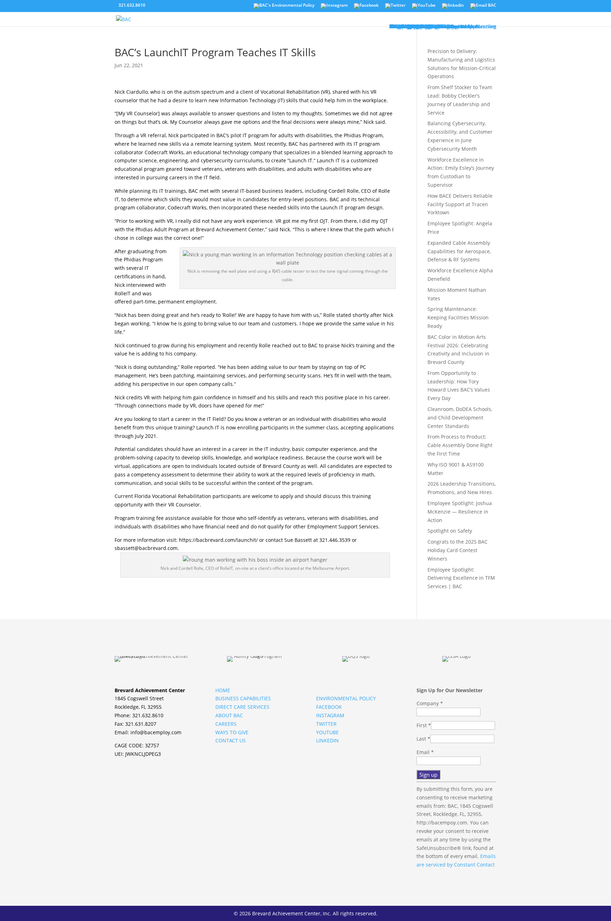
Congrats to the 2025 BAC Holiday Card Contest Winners (457, 550)
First (424, 725)
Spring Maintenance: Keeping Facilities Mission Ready (458, 317)
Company (430, 703)
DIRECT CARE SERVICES (242, 706)
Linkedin (327, 740)
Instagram (330, 715)
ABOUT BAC (229, 715)
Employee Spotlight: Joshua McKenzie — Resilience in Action (459, 511)
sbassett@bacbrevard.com (146, 548)
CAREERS (226, 723)
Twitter (326, 723)
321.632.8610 (131, 5)
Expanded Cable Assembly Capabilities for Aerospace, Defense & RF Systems (459, 251)
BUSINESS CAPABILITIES (243, 698)
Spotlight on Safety (449, 530)
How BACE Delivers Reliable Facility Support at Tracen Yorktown (460, 204)
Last (423, 738)
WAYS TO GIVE (232, 732)
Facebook (329, 706)
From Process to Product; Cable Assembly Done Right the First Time (460, 445)
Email (425, 752)
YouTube (327, 732)
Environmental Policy (346, 698)
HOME (222, 690)
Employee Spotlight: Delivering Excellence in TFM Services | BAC (461, 578)
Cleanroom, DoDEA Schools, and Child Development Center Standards (459, 417)
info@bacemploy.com (155, 732)
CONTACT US (230, 740)
